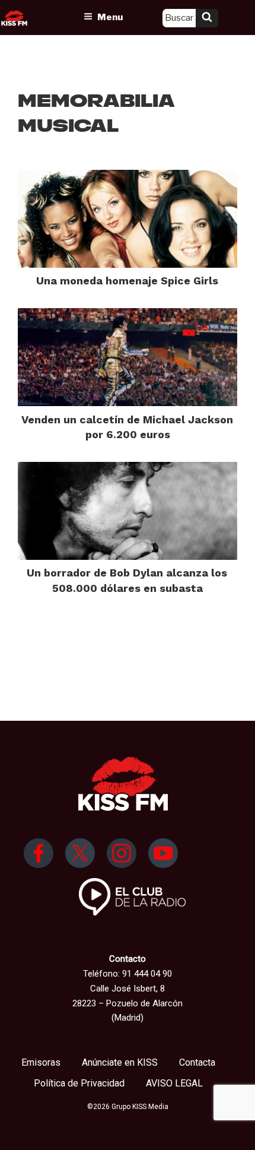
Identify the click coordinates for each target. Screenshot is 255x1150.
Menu (110, 17)
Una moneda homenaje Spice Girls (127, 280)
